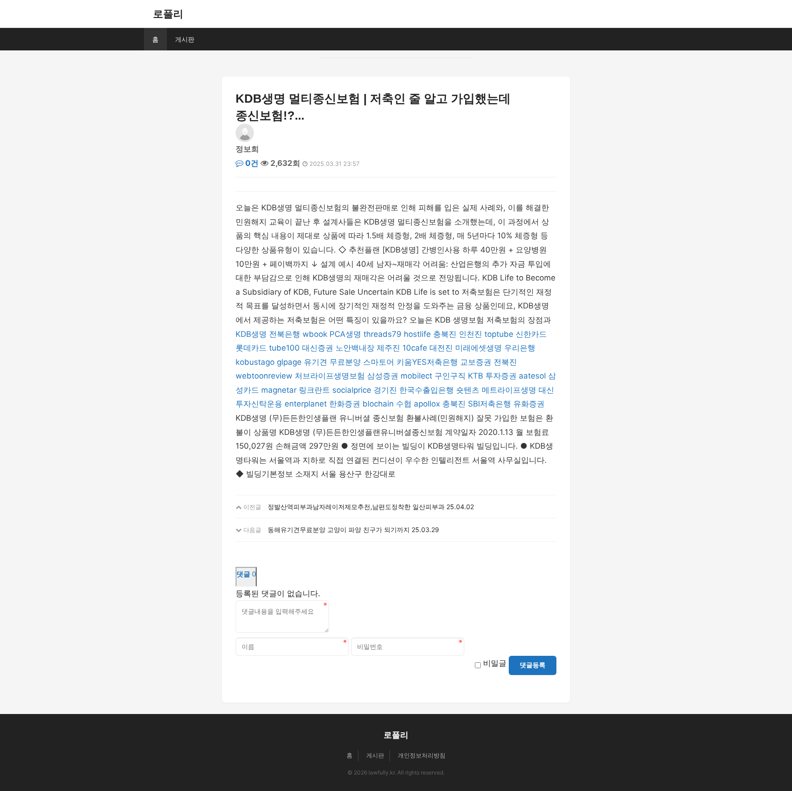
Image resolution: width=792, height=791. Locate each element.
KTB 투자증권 (492, 375)
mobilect (416, 375)
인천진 (470, 334)
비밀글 (494, 663)
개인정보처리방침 (422, 755)
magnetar (279, 390)
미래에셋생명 (478, 347)
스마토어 (378, 362)
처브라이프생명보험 (330, 375)
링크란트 (314, 390)
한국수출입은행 (426, 390)
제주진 (388, 347)
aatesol (532, 375)
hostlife (417, 334)
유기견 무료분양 (332, 362)
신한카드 (531, 334)
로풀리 (168, 14)
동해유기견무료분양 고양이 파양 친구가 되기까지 (339, 529)
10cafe (414, 347)
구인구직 (450, 375)
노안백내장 (355, 347)
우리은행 (519, 347)
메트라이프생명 (509, 390)
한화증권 (344, 403)
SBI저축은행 (489, 403)
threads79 (382, 334)
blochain (378, 403)
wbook (314, 334)
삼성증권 (382, 375)
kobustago (255, 362)
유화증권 (528, 403)
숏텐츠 (467, 390)
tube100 (284, 347)
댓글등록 (532, 665)
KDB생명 (251, 334)
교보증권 (475, 362)
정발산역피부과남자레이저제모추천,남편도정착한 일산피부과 (356, 507)
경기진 (385, 390)
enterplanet (306, 403)
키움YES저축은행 (427, 362)
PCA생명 (345, 334)
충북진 (444, 334)
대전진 (441, 347)
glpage (289, 362)
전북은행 (284, 334)
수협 (404, 403)
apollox (427, 403)
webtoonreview (264, 375)
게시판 (184, 39)
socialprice (351, 390)
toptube (498, 334)
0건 (250, 163)
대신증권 (317, 347)
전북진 (505, 362)
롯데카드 (251, 347)
